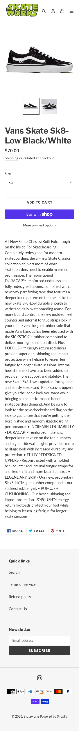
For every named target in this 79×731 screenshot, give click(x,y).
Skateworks (31, 716)
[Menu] (71, 11)
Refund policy (20, 596)
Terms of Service (22, 584)
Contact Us (18, 608)
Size (8, 174)
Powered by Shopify (53, 716)
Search (14, 572)
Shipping (11, 158)
